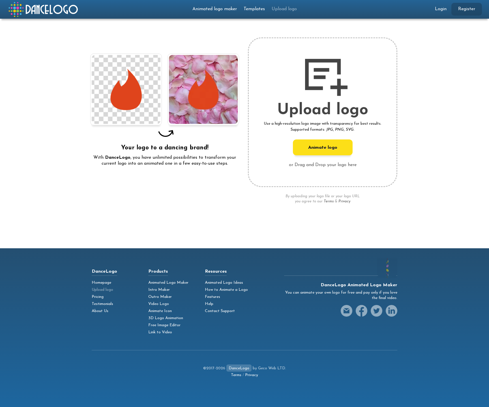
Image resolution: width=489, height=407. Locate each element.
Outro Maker (160, 297)
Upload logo (284, 9)
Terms (329, 201)
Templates (254, 9)
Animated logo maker (214, 9)
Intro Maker (159, 290)
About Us (100, 311)
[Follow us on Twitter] (376, 310)
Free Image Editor (164, 325)
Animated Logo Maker (168, 283)
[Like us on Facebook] (361, 310)
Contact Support (220, 311)
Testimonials (102, 304)
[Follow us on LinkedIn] (391, 310)
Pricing (98, 297)
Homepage (101, 283)
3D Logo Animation (165, 318)
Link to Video (160, 332)
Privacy (344, 201)
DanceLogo (239, 368)
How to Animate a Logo (226, 290)
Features (212, 297)
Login (441, 9)
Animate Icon (160, 311)
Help (209, 304)
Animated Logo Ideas (224, 283)
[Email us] (346, 310)
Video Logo (158, 304)
